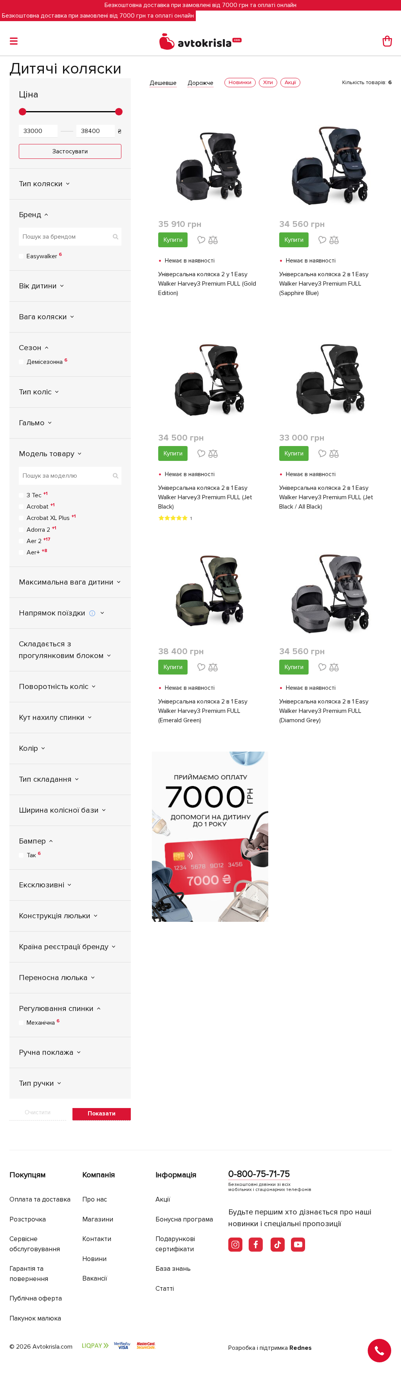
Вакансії (94, 1278)
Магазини (97, 1219)
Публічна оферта (35, 1298)
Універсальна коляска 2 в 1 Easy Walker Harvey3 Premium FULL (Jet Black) (205, 497)
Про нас (94, 1199)
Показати (102, 1113)
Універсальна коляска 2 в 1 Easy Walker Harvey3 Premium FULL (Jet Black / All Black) (326, 497)
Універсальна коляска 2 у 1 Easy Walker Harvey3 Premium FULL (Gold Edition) (207, 283)
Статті (164, 1288)
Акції (162, 1199)
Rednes (300, 1348)
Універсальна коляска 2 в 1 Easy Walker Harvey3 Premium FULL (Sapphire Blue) (323, 283)
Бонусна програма (184, 1219)
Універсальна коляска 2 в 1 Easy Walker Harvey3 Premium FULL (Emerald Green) (202, 711)
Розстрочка (27, 1219)
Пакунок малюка (35, 1318)
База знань (173, 1269)
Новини (94, 1259)
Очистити (38, 1112)
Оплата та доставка (39, 1199)
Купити (173, 240)
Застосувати (70, 151)
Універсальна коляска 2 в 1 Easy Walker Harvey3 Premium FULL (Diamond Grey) (323, 711)
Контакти (96, 1239)
